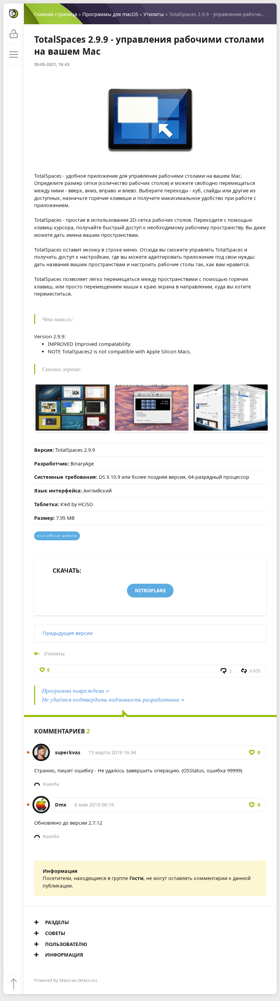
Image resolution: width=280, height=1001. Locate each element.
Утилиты (153, 14)
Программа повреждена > (76, 690)
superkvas (67, 752)
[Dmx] (41, 801)
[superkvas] (41, 749)
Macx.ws (68, 980)
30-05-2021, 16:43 (51, 64)
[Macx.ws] (13, 13)
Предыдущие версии (68, 633)
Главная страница (55, 14)
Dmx (60, 804)
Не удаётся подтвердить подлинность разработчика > (113, 699)
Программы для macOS (110, 14)
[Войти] (13, 34)
